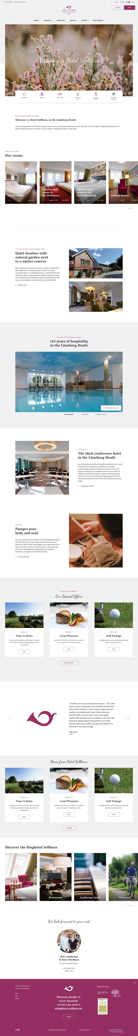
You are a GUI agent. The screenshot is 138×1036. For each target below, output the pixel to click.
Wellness (73, 20)
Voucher (122, 2)
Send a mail (69, 971)
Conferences (60, 20)
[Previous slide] (123, 208)
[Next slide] (130, 208)
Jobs (16, 993)
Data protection (118, 1030)
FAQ (16, 996)
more (24, 651)
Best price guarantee (22, 986)
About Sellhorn (98, 20)
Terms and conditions (116, 1032)
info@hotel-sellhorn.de (20, 2)
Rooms (36, 20)
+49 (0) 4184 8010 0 (8, 2)
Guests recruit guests (22, 988)
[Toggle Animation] (129, 93)
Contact (116, 2)
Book (129, 7)
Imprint (111, 1030)
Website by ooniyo (84, 1030)
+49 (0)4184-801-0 (69, 968)
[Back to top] (135, 982)
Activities (84, 20)
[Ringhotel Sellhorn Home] (69, 10)
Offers (118, 7)
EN (132, 2)
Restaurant (47, 20)
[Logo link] (102, 993)
